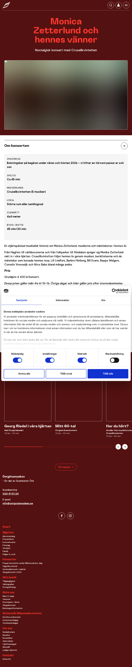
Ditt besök (10, 577)
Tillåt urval (66, 373)
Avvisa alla (24, 373)
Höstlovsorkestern (12, 617)
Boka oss (8, 592)
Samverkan (8, 641)
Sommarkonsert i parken (14, 569)
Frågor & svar (9, 554)
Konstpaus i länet (11, 602)
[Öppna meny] (126, 5)
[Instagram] (70, 515)
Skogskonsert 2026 (12, 572)
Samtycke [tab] (21, 300)
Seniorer (6, 599)
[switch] (49, 360)
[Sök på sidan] (111, 5)
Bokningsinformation (13, 608)
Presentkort (8, 539)
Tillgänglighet (9, 581)
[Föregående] (118, 446)
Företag (6, 545)
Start (6, 527)
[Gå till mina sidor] (118, 5)
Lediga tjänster (10, 650)
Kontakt (8, 655)
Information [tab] (62, 300)
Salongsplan (8, 584)
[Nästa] (125, 446)
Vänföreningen (9, 644)
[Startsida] (6, 5)
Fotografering (9, 587)
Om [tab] (103, 300)
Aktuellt (6, 647)
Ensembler (7, 638)
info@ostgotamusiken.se (18, 503)
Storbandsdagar (10, 623)
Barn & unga (8, 596)
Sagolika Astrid (10, 566)
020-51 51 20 (11, 493)
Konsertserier (9, 542)
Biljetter (8, 532)
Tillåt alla (108, 373)
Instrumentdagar (10, 620)
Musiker (6, 635)
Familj (5, 551)
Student (6, 548)
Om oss (7, 628)
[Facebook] (61, 515)
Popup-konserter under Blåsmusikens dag (22, 563)
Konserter (9, 559)
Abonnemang (9, 536)
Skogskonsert (9, 605)
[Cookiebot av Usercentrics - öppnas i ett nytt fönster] (114, 291)
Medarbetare (9, 632)
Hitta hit (7, 659)
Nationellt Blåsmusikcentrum (22, 613)
